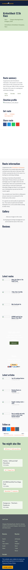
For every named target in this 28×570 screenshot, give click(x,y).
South (3, 546)
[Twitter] (8, 429)
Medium (17, 543)
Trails (16, 548)
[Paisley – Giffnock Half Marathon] (14, 456)
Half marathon (16, 449)
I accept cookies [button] (7, 567)
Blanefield (7, 491)
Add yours (14, 343)
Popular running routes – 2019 (18, 402)
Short (16, 546)
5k (5, 470)
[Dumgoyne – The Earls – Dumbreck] (14, 499)
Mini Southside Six (16, 304)
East (3, 541)
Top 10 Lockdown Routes (18, 378)
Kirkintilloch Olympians (18, 25)
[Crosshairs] (17, 429)
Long (16, 541)
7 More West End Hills (17, 292)
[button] (25, 3)
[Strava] (13, 429)
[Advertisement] (14, 144)
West (3, 548)
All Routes (17, 539)
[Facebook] (4, 429)
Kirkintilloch (8, 25)
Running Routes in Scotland (16, 390)
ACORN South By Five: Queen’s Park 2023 (17, 317)
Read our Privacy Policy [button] (9, 563)
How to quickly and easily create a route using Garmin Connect (18, 415)
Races (16, 550)
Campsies (15, 491)
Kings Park (11, 470)
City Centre (5, 543)
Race (6, 26)
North (4, 539)
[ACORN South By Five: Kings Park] (14, 478)
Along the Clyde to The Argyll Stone (17, 280)
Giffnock (7, 449)
